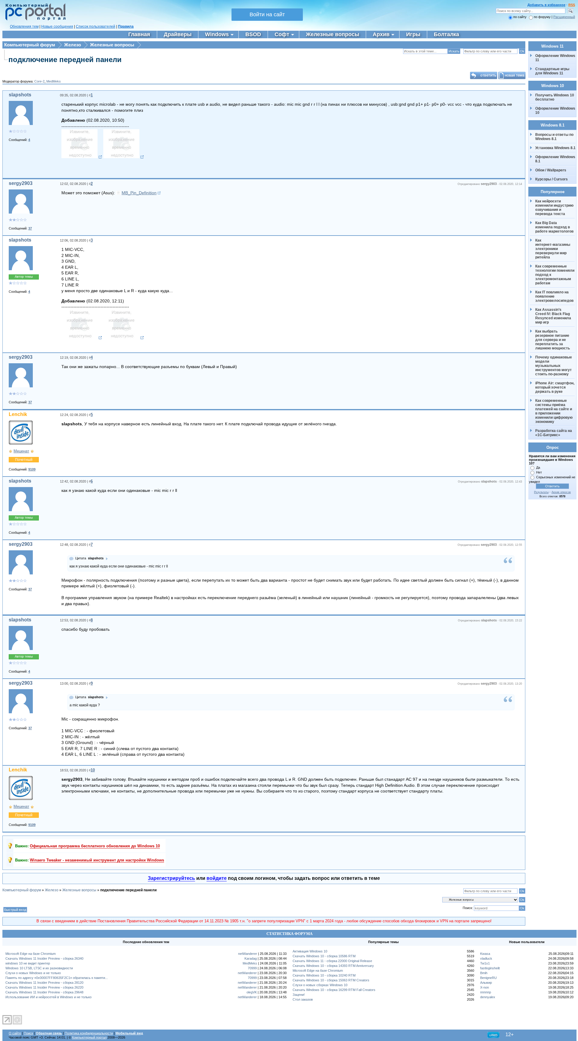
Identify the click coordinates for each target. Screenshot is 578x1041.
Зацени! (299, 994)
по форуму (543, 17)
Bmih (483, 973)
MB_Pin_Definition (139, 192)
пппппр (485, 992)
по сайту (520, 17)
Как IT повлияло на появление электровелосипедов (554, 296)
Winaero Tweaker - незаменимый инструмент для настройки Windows (97, 860)
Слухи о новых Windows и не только (33, 973)
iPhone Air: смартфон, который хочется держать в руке (555, 387)
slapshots (20, 94)
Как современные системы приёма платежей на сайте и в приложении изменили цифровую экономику (554, 411)
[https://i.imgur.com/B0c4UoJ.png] (81, 337)
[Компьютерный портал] (34, 19)
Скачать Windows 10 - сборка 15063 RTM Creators (331, 980)
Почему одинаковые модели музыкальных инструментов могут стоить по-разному (554, 365)
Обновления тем (24, 26)
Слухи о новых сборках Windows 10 (320, 985)
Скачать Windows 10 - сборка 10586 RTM (324, 956)
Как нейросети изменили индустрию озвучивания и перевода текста (554, 207)
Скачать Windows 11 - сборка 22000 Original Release (332, 961)
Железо (72, 44)
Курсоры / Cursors (551, 179)
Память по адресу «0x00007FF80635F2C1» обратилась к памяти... (56, 978)
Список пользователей (95, 26)
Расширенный (564, 17)
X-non (484, 987)
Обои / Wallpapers (550, 170)
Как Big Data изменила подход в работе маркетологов (554, 227)
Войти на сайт (267, 14)
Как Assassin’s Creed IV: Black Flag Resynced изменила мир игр (553, 316)
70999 (252, 968)
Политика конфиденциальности (89, 1033)
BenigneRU (488, 978)
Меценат (21, 451)
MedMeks (53, 81)
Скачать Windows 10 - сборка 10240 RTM (324, 975)
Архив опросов (561, 492)
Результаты (541, 492)
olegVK (252, 992)
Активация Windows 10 (310, 951)
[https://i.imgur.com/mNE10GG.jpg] (81, 157)
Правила (126, 26)
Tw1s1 (485, 963)
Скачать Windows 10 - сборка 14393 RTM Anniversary (333, 966)
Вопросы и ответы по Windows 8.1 (554, 137)
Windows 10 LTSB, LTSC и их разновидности (39, 968)
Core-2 (39, 81)
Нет (539, 472)
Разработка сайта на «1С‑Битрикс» (554, 433)
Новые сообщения (57, 26)
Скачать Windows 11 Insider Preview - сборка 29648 (44, 992)
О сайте (15, 1033)
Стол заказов (303, 999)
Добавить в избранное (546, 5)
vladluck (486, 958)
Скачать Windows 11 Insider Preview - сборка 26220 (44, 987)
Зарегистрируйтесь (171, 878)
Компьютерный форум (29, 44)
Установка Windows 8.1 (555, 148)
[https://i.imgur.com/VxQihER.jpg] (123, 157)
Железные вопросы (112, 44)
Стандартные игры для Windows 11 (552, 71)
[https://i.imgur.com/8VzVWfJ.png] (123, 337)
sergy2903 (21, 183)
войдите (217, 878)
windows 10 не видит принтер (27, 963)
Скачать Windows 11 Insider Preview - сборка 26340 (44, 958)
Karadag (250, 958)
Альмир (486, 982)
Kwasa (485, 953)
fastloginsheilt (490, 968)
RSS (571, 5)
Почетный (24, 460)
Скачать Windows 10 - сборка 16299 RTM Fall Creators (334, 990)
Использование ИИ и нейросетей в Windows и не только (48, 997)
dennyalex (487, 997)
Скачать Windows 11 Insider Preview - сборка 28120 (44, 982)
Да (538, 467)
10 (93, 770)
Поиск (28, 1033)
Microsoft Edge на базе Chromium (30, 953)
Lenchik (18, 414)
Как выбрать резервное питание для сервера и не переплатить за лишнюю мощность (552, 339)
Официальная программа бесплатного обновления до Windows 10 (95, 846)
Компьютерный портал (89, 1037)
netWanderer (247, 953)
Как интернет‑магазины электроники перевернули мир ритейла (553, 248)
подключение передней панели (65, 59)
